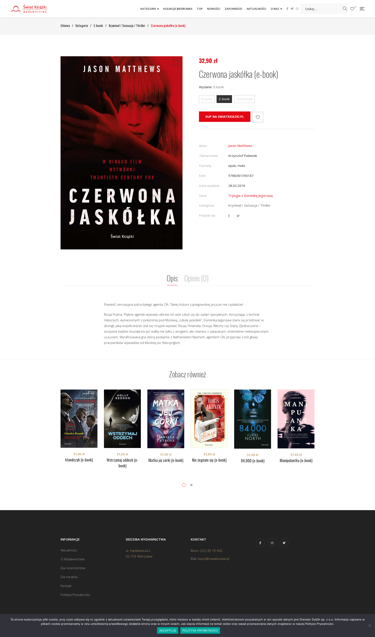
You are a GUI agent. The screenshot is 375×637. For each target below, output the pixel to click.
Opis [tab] (172, 278)
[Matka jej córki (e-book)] (165, 419)
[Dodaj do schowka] (258, 117)
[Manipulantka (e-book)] (296, 419)
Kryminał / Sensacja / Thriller (249, 205)
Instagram (297, 8)
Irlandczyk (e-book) (79, 460)
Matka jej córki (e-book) (165, 460)
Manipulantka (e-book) (296, 460)
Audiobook (244, 99)
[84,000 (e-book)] (252, 419)
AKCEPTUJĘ (167, 630)
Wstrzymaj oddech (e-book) (122, 462)
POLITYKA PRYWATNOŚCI (200, 630)
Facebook (287, 8)
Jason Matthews (240, 145)
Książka (206, 99)
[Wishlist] (352, 9)
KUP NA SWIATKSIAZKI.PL (225, 116)
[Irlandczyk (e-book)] (79, 419)
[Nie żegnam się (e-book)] (209, 419)
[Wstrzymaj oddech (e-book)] (122, 419)
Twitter (292, 8)
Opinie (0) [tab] (196, 278)
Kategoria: (206, 205)
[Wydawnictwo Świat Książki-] (33, 8)
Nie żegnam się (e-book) (209, 460)
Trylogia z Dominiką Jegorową (250, 195)
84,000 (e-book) (253, 460)
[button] (175, 63)
